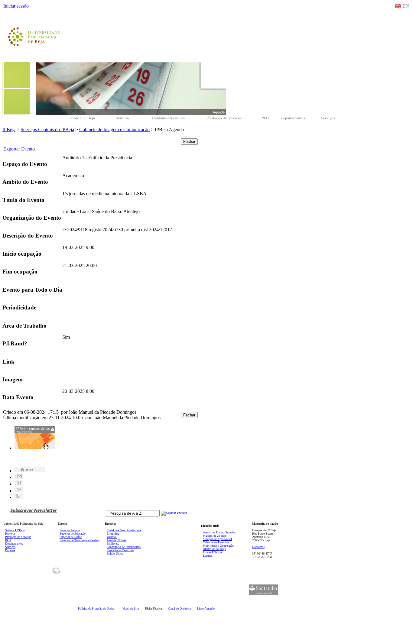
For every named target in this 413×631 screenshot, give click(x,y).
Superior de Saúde (71, 537)
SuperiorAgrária (70, 530)
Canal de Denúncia (179, 608)
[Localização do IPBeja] (19, 484)
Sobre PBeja (14, 530)
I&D (8, 540)
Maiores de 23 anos (214, 535)
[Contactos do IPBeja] (19, 477)
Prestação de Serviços (18, 537)
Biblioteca (113, 543)
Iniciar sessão (16, 5)
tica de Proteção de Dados (96, 608)
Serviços (10, 546)
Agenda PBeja (116, 540)
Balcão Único (115, 553)
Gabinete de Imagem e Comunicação (114, 129)
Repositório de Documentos (124, 546)
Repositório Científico (120, 550)
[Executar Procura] (174, 512)
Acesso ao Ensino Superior (219, 532)
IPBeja (8, 129)
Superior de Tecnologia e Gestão (79, 540)
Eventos (208, 555)
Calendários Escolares (216, 542)
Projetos (10, 550)
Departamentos (14, 543)
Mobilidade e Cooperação (218, 545)
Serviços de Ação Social (217, 539)
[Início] (30, 470)
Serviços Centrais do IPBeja (47, 129)
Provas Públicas (212, 552)
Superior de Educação (73, 533)
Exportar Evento (19, 148)
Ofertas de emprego (214, 549)
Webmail (112, 537)
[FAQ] (19, 490)
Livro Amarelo (206, 608)
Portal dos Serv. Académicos (124, 530)
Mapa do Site (130, 608)
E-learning (113, 533)
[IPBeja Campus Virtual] (35, 448)
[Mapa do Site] (19, 497)
